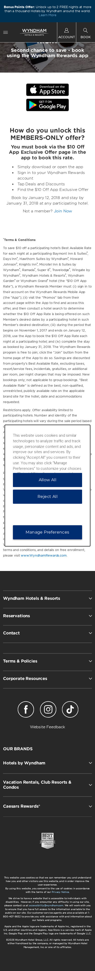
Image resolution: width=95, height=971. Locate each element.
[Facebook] (26, 710)
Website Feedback (47, 727)
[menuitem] (5, 32)
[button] (47, 762)
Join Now (63, 211)
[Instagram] (48, 710)
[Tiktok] (70, 710)
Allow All (47, 479)
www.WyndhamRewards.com (43, 555)
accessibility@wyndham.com (46, 905)
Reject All (47, 496)
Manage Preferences (47, 532)
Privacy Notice (60, 892)
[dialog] (47, 485)
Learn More (47, 15)
